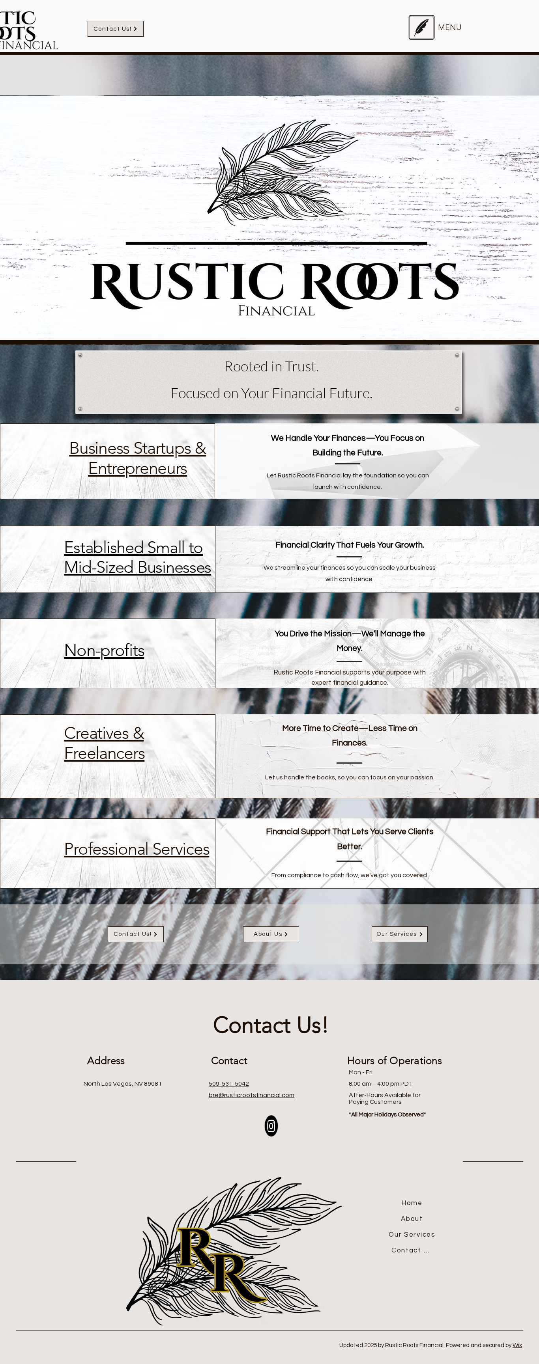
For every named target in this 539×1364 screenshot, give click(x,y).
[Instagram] (271, 1126)
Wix (517, 1345)
